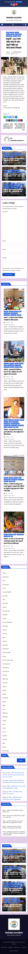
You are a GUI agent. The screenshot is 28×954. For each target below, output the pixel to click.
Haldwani (12, 32)
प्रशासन (23, 172)
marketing (5, 626)
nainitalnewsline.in (17, 52)
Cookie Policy (24, 947)
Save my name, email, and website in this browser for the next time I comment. (13, 269)
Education (6, 184)
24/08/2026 (8, 322)
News (12, 34)
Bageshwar (6, 577)
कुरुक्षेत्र (4, 694)
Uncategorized (18, 34)
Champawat (6, 584)
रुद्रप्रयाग (5, 735)
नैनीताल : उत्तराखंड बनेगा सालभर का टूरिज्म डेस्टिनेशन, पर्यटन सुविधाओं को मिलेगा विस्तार (13, 432)
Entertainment (6, 611)
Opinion (5, 641)
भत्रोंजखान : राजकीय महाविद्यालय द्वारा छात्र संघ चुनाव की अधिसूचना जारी (8, 126)
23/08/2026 (8, 376)
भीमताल (14, 481)
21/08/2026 (8, 546)
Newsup (22, 942)
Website (5, 257)
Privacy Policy (4, 947)
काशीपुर (4, 690)
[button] (23, 24)
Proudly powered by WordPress (9, 942)
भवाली (4, 724)
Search (4, 755)
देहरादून (4, 701)
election (5, 607)
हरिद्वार (4, 743)
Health (4, 618)
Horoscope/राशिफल (7, 622)
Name (4, 241)
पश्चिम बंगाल (5, 713)
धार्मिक (14, 427)
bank (4, 580)
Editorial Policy (17, 947)
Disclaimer (10, 947)
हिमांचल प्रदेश (6, 750)
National (8, 34)
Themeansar (13, 943)
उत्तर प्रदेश (5, 682)
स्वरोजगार (5, 739)
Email (4, 249)
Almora (4, 573)
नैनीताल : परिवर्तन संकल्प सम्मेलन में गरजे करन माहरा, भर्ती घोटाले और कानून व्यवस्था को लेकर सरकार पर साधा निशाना (13, 775)
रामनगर (4, 732)
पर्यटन (17, 427)
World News (6, 156)
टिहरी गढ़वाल (5, 698)
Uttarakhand (6, 172)
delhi (4, 599)
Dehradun (5, 595)
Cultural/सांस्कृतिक (7, 592)
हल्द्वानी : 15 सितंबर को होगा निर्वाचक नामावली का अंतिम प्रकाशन (13, 159)
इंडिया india (12, 156)
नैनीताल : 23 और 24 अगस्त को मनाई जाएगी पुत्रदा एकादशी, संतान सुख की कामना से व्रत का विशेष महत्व (13, 541)
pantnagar (5, 645)
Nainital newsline (14, 17)
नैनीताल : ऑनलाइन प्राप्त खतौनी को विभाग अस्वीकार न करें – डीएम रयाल (13, 175)
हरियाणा (4, 747)
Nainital (17, 32)
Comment (5, 211)
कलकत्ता (4, 686)
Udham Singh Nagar (15, 423)
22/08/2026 (8, 493)
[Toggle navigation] (13, 25)
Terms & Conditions (14, 950)
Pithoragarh (15, 421)
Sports (4, 656)
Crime (8, 32)
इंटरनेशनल (11, 187)
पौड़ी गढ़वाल (5, 716)
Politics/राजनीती (7, 313)
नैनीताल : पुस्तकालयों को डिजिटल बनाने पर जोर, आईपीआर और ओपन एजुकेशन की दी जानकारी (13, 191)
